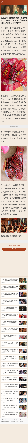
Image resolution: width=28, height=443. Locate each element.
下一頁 (14, 249)
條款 (12, 421)
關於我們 (3, 421)
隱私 (14, 421)
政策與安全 (7, 421)
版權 (17, 421)
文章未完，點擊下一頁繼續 (14, 245)
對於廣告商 (20, 421)
